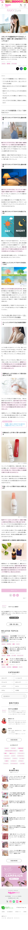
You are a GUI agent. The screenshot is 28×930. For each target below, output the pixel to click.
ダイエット (13, 761)
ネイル (17, 686)
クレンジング (20, 655)
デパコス (21, 761)
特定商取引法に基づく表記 (13, 898)
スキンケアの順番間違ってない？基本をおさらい (14, 78)
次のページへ (14, 590)
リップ (13, 755)
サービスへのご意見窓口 (17, 896)
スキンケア (9, 61)
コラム (3, 690)
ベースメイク (18, 678)
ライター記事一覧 (14, 617)
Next (24, 598)
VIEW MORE (14, 740)
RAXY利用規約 (8, 896)
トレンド (6, 755)
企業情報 (3, 911)
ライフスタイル (14, 763)
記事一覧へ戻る (14, 624)
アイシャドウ (20, 753)
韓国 (14, 644)
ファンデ (6, 763)
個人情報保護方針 (10, 911)
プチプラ (15, 758)
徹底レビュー (12, 753)
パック (17, 644)
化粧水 (6, 761)
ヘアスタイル (20, 755)
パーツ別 (13, 655)
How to (3, 63)
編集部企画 (15, 667)
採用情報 (24, 911)
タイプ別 (22, 763)
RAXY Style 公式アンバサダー (11, 750)
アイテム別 (14, 63)
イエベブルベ (7, 758)
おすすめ (9, 644)
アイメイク (4, 682)
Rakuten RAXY (8, 5)
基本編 (8, 63)
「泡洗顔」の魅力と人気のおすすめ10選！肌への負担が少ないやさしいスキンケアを (14, 424)
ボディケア (18, 682)
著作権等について (18, 911)
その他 (17, 690)
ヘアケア (3, 686)
